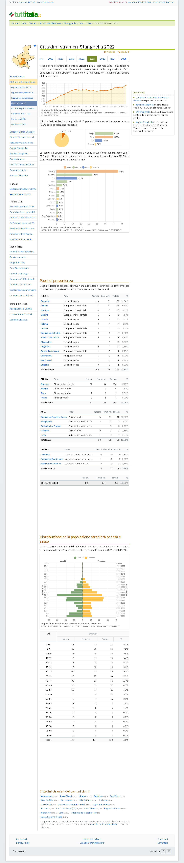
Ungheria (45, 346)
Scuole (162, 2)
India (43, 435)
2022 (92, 58)
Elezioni (142, 2)
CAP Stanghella (143, 112)
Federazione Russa (50, 337)
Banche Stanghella (19, 153)
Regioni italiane (17, 262)
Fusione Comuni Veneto (21, 239)
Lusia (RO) (48, 804)
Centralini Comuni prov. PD (22, 212)
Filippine (45, 430)
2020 (71, 58)
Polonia (44, 324)
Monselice (49, 812)
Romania (45, 301)
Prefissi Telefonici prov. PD (22, 217)
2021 (81, 58)
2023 (102, 58)
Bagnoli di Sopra (115, 808)
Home (15, 23)
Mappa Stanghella (144, 122)
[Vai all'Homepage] (26, 13)
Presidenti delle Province (22, 228)
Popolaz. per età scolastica (22, 98)
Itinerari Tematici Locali (21, 314)
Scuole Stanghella (18, 148)
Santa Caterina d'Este (54, 817)
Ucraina (44, 315)
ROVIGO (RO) (50, 800)
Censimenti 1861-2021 (20, 114)
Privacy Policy (22, 843)
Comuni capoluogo (19, 273)
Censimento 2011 (18, 124)
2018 (50, 58)
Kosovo (44, 328)
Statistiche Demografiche (22, 82)
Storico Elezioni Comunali (22, 137)
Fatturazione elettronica (21, 142)
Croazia (44, 319)
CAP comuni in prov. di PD (22, 223)
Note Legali (21, 839)
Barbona (105, 800)
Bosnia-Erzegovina (50, 351)
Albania (44, 305)
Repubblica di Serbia (50, 333)
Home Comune (17, 76)
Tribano (47, 808)
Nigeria (44, 388)
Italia (23, 23)
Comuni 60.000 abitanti (22, 279)
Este (64, 812)
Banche (170, 2)
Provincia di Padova (50, 23)
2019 (61, 58)
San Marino (46, 355)
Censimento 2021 (18, 119)
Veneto (33, 23)
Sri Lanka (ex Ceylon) (51, 426)
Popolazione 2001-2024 (21, 87)
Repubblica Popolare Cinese (54, 417)
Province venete (18, 257)
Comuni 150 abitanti (20, 284)
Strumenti (163, 839)
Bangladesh (46, 421)
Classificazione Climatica (22, 164)
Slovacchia (46, 342)
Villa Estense (88, 800)
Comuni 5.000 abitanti (21, 295)
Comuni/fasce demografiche (23, 290)
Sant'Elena (117, 796)
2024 (113, 58)
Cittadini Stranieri (18, 103)
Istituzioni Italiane (92, 839)
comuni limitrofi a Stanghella (102, 824)
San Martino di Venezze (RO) (74, 804)
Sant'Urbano (93, 808)
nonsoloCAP (24, 2)
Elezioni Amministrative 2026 (23, 189)
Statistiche (152, 2)
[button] (163, 851)
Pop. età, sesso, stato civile (22, 93)
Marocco (45, 384)
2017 (40, 58)
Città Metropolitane (19, 268)
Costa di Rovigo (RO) (69, 808)
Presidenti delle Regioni (21, 234)
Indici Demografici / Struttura (22, 108)
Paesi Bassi (46, 360)
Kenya (44, 397)
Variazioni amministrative (92, 843)
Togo (43, 393)
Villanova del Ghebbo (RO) (87, 812)
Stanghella (70, 23)
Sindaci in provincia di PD (22, 206)
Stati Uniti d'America (51, 463)
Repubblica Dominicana (52, 459)
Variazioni (132, 2)
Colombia (45, 454)
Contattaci (163, 843)
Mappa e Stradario (19, 175)
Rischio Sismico (17, 159)
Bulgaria (45, 365)
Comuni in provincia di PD (22, 251)
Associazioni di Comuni (21, 309)
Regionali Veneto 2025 (20, 194)
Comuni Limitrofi (18, 170)
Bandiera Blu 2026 (118, 2)
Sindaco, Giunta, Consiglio (22, 132)
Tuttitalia (13, 2)
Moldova (45, 310)
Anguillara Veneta (104, 804)
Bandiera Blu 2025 (18, 319)
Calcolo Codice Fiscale (42, 2)
